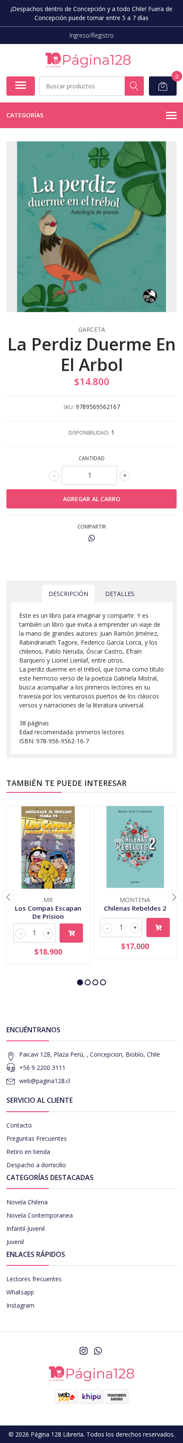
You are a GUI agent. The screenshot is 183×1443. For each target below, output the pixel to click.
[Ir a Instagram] (83, 1351)
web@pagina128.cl (44, 1081)
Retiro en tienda (28, 1152)
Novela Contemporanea (39, 1215)
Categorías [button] (24, 115)
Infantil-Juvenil (25, 1228)
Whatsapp (20, 1292)
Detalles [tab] (119, 594)
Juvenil (15, 1242)
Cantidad (92, 458)
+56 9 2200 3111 (42, 1067)
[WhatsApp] (97, 1351)
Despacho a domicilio (36, 1165)
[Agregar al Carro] (71, 933)
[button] (80, 982)
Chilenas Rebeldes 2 (135, 908)
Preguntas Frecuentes (36, 1138)
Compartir (91, 526)
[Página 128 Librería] (88, 60)
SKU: (68, 407)
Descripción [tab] (68, 594)
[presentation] (8, 896)
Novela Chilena (27, 1202)
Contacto (19, 1125)
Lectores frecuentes (34, 1279)
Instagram (20, 1305)
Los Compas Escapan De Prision (48, 912)
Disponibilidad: (89, 432)
